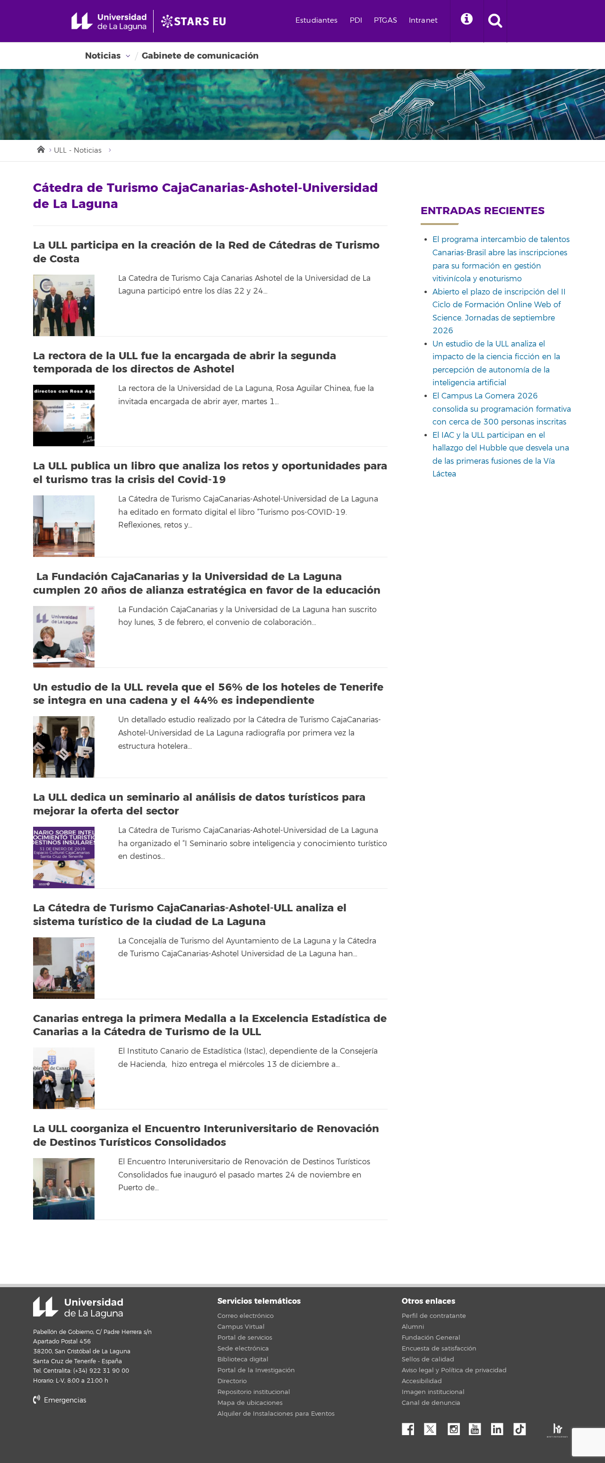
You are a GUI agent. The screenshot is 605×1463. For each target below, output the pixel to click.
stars (104, 1432)
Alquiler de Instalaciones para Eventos (276, 1414)
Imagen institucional (433, 1392)
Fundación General (431, 1338)
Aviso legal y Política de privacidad (454, 1370)
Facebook (412, 1427)
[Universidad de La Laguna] (196, 21)
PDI (356, 20)
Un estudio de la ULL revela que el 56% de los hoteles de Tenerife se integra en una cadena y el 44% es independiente (208, 694)
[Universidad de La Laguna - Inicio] (112, 21)
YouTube (478, 1427)
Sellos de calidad (428, 1359)
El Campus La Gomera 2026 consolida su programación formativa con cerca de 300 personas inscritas (501, 409)
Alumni (413, 1327)
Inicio (40, 148)
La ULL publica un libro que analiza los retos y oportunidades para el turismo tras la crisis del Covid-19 (210, 472)
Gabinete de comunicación (200, 55)
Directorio (232, 1381)
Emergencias (64, 1400)
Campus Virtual (241, 1327)
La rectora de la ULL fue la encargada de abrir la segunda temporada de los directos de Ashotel (184, 362)
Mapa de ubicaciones (250, 1403)
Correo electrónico (245, 1316)
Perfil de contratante (434, 1316)
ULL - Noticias (78, 150)
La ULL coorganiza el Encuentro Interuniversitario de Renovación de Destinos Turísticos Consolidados (206, 1135)
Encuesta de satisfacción (439, 1348)
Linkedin (500, 1427)
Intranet (423, 20)
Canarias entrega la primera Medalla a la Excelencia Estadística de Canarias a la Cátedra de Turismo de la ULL (210, 1025)
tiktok (523, 1427)
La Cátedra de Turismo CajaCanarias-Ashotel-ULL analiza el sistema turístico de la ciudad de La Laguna (189, 914)
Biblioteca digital (242, 1359)
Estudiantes (316, 20)
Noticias (103, 55)
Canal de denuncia (431, 1403)
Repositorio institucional (253, 1392)
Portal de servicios (244, 1338)
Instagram (456, 1427)
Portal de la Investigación (256, 1370)
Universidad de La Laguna (78, 1307)
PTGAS (385, 20)
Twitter (434, 1427)
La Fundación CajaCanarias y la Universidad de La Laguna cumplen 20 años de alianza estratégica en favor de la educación (206, 583)
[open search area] (495, 21)
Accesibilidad (422, 1381)
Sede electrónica (243, 1348)
